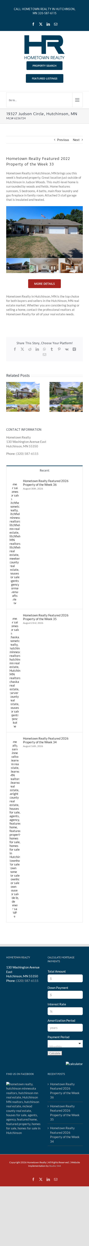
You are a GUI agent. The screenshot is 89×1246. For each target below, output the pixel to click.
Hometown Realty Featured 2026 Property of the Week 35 (46, 617)
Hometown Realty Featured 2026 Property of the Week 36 (46, 482)
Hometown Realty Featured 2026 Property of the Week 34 (46, 740)
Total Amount (57, 971)
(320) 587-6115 (27, 980)
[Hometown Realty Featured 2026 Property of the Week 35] (15, 615)
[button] (9, 397)
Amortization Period (61, 1020)
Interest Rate (57, 1004)
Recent (44, 470)
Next (76, 140)
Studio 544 (55, 1165)
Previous (63, 140)
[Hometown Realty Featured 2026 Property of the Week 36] (15, 481)
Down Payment (58, 987)
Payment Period (58, 1037)
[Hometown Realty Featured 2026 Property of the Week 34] (15, 738)
